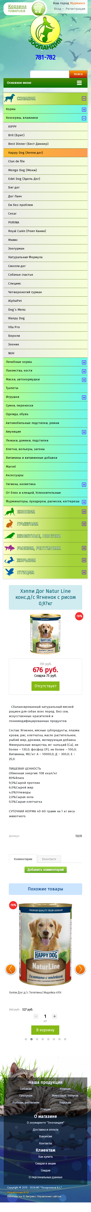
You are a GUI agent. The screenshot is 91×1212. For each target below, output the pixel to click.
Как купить (45, 1156)
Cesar (12, 213)
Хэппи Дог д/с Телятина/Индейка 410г (35, 992)
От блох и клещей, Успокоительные (33, 493)
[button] (26, 1039)
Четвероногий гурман (25, 292)
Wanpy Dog (16, 318)
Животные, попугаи (39, 536)
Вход (57, 9)
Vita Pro (14, 327)
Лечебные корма (19, 362)
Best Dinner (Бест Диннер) (28, 144)
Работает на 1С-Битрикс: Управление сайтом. (34, 1196)
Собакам (26, 98)
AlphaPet (15, 301)
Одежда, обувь (17, 414)
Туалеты (12, 388)
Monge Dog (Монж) (22, 170)
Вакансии (45, 1136)
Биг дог (14, 187)
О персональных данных (45, 1177)
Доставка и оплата (45, 1129)
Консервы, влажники (22, 118)
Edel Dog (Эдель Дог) (24, 179)
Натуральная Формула (25, 257)
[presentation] (10, 969)
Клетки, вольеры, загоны (25, 449)
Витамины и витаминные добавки (31, 458)
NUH (11, 353)
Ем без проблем (20, 205)
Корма (10, 109)
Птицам (25, 572)
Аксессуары (14, 475)
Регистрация (75, 9)
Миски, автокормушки (23, 379)
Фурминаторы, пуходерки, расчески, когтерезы (42, 501)
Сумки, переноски (19, 405)
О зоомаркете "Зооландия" (45, 1122)
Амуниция (13, 432)
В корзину (45, 1030)
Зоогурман (16, 248)
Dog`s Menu (16, 310)
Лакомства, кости (19, 370)
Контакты (45, 1143)
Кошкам (26, 511)
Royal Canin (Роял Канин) (27, 231)
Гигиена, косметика (20, 484)
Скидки (45, 1170)
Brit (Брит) (16, 135)
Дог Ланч (15, 196)
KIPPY (12, 126)
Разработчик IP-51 (18, 1192)
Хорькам (26, 560)
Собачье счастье (20, 275)
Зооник (13, 344)
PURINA (13, 222)
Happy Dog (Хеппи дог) (25, 153)
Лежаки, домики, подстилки (27, 440)
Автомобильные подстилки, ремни (32, 423)
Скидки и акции (45, 1163)
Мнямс (13, 240)
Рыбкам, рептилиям (39, 548)
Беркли (14, 336)
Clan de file (16, 161)
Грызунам (27, 524)
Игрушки (12, 397)
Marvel (11, 467)
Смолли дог (17, 266)
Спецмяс (14, 283)
